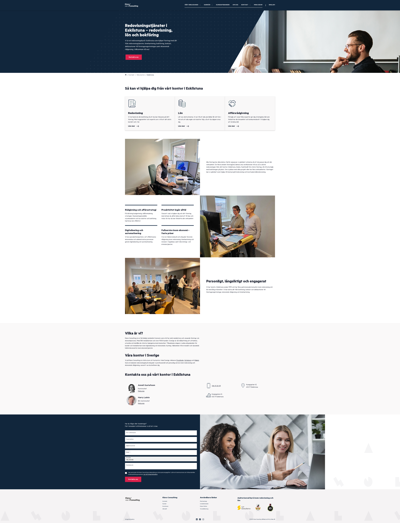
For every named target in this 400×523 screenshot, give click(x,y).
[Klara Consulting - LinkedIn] (197, 519)
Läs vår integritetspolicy (150, 474)
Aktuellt (164, 509)
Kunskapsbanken (222, 5)
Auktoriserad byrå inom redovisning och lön (255, 499)
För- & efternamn (131, 432)
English (272, 5)
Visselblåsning (204, 509)
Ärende (128, 458)
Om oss (235, 5)
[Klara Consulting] (133, 5)
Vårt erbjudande (191, 5)
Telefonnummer (130, 446)
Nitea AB (273, 519)
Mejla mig (141, 391)
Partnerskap (203, 501)
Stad (127, 452)
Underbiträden (204, 504)
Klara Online (203, 506)
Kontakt (244, 5)
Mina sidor (258, 5)
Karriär (207, 5)
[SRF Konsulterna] (244, 508)
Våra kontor (141, 75)
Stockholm (180, 360)
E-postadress (130, 439)
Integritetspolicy (129, 519)
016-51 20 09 (216, 386)
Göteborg (187, 360)
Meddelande (129, 465)
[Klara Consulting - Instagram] (203, 519)
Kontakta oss (134, 57)
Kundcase (165, 506)
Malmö (196, 360)
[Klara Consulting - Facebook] (200, 519)
